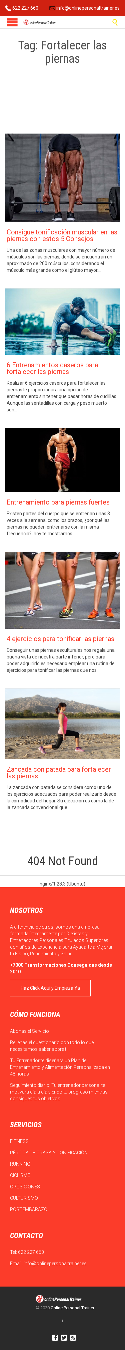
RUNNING (20, 1164)
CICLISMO (21, 1175)
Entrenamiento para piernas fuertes (58, 502)
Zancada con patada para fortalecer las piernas (59, 772)
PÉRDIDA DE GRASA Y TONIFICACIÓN (49, 1152)
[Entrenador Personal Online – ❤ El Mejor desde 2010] (40, 22)
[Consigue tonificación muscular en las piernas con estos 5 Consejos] (62, 178)
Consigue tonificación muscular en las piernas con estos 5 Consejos (62, 235)
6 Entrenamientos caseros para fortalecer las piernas (52, 368)
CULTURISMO (24, 1198)
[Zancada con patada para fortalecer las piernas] (62, 724)
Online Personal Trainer (72, 1307)
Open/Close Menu (12, 22)
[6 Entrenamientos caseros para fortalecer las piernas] (62, 321)
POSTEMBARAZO (29, 1209)
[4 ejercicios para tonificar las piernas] (62, 590)
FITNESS (20, 1141)
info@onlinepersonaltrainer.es (87, 8)
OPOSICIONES (25, 1186)
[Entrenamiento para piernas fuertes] (62, 460)
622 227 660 (24, 8)
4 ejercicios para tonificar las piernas (60, 639)
